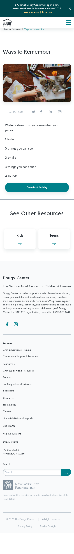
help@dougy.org (12, 433)
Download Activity (37, 187)
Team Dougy (9, 404)
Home (6, 29)
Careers (7, 411)
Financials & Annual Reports (18, 418)
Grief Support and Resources (18, 370)
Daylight (52, 526)
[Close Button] (70, 8)
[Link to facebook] (7, 324)
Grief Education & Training (17, 350)
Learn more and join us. (35, 12)
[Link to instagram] (16, 324)
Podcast (7, 377)
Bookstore (8, 390)
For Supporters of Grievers (17, 384)
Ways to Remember (34, 29)
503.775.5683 (10, 441)
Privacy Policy (24, 526)
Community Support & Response (20, 356)
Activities (17, 29)
